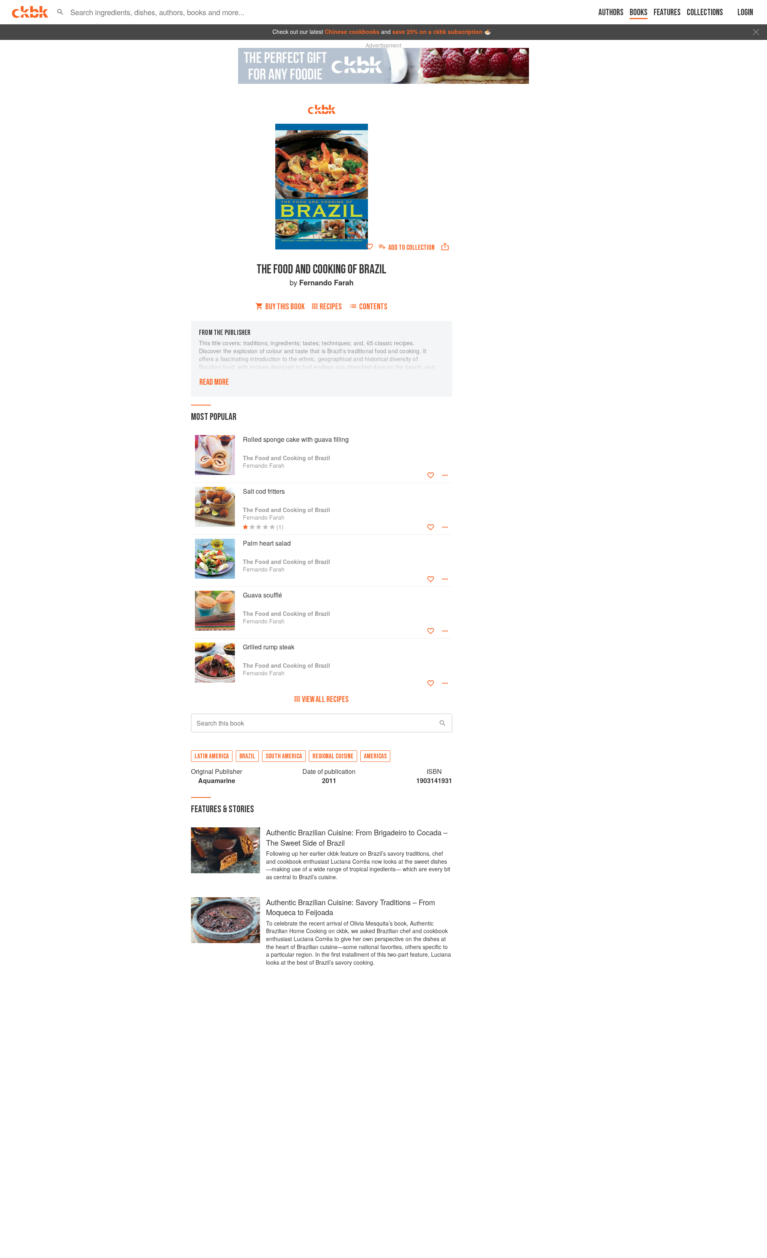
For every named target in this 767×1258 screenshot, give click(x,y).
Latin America (212, 756)
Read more (214, 382)
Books (639, 12)
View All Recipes (325, 699)
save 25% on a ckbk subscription (437, 32)
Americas (375, 756)
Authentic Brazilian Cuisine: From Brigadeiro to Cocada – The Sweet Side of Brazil (356, 837)
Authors (611, 12)
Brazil (247, 756)
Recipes (331, 307)
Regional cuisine (333, 756)
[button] (60, 12)
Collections (705, 12)
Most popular (213, 417)
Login (745, 12)
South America (284, 756)
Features (667, 12)
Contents (373, 307)
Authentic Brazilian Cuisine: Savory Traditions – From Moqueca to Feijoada (350, 907)
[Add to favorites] (369, 246)
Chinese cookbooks (352, 32)
